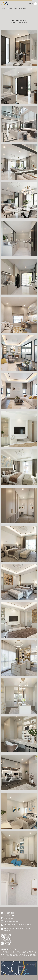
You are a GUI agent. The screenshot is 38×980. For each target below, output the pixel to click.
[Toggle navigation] (35, 3)
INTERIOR (9, 9)
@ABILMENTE (8, 918)
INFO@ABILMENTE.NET (12, 921)
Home (3, 9)
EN (30, 3)
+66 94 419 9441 (9, 915)
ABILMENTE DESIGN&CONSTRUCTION (17, 925)
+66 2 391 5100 (9, 913)
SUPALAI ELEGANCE (20, 9)
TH (32, 3)
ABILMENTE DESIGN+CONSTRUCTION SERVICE (17, 929)
